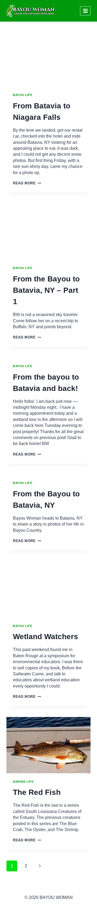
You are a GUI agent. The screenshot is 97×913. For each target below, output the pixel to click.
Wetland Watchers (45, 636)
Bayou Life (22, 95)
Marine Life (23, 781)
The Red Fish (37, 792)
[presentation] (48, 58)
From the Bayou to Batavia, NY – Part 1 (46, 290)
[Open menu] (85, 10)
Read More (27, 183)
